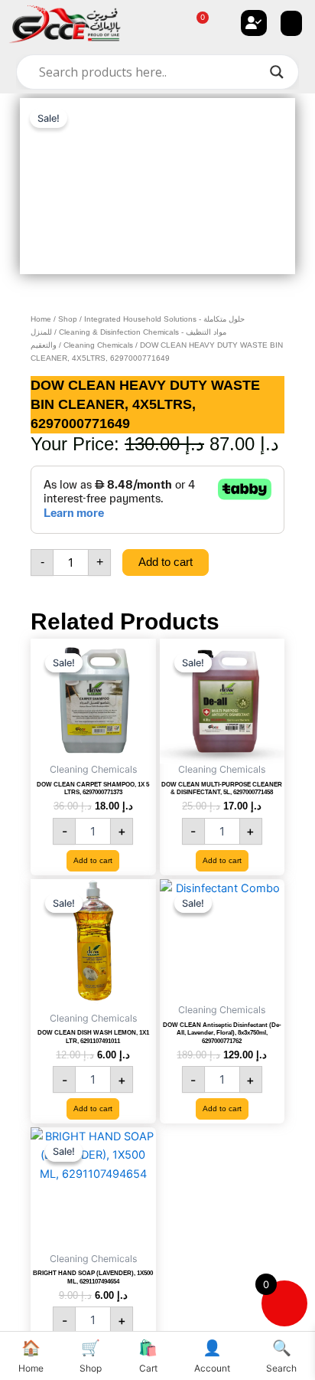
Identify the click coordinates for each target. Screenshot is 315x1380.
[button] (291, 23)
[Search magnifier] (276, 72)
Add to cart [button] (92, 860)
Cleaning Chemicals (98, 345)
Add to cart (165, 562)
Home (41, 319)
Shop (67, 319)
